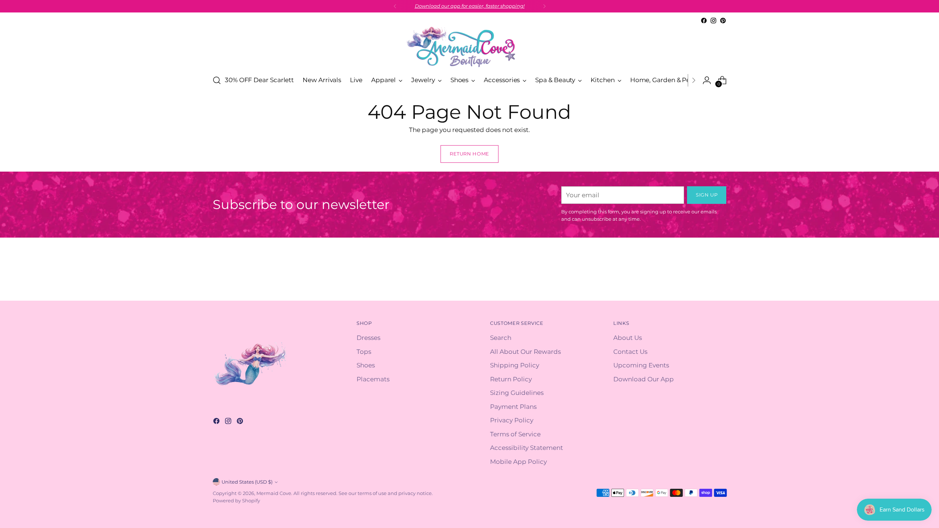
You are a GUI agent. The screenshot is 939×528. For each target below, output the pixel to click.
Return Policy (511, 379)
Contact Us (630, 351)
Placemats (373, 379)
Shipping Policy (514, 365)
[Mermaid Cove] (469, 47)
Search (500, 337)
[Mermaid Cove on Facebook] (704, 20)
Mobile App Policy (518, 461)
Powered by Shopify (236, 500)
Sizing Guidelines (517, 392)
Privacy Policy (511, 420)
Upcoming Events (641, 365)
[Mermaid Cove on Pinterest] (723, 20)
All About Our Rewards (525, 351)
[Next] (544, 6)
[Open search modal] (216, 80)
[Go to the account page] (706, 80)
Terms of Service (515, 434)
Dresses (368, 337)
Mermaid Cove (273, 493)
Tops (364, 351)
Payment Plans (513, 406)
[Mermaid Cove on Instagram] (713, 20)
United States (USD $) (247, 482)
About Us (627, 337)
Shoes (366, 365)
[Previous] (395, 6)
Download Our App (643, 379)
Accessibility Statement (526, 447)
